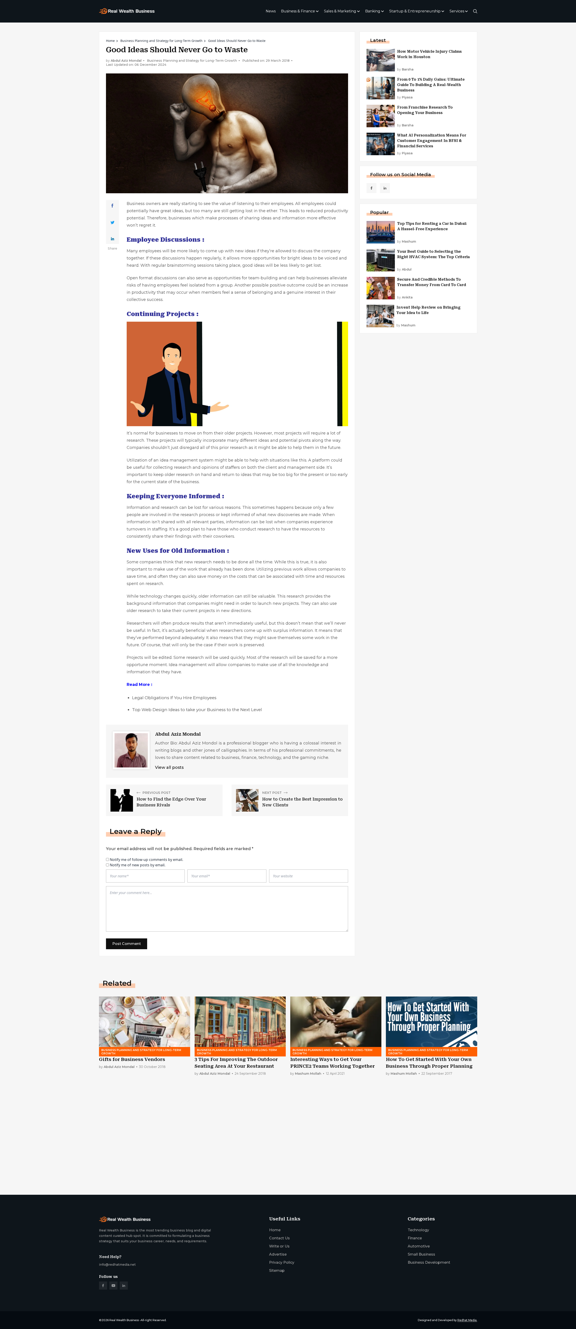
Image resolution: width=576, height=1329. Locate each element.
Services (457, 11)
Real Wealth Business (124, 1320)
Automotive (419, 1246)
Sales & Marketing (340, 11)
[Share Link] (112, 206)
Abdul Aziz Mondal (126, 61)
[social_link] (371, 188)
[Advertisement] (234, 1156)
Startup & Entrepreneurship (415, 11)
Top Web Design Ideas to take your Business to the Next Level (197, 709)
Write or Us (279, 1246)
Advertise (278, 1254)
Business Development (429, 1262)
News (271, 11)
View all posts (169, 767)
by (405, 69)
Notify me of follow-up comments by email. (146, 859)
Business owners (144, 203)
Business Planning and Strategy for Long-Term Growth (161, 41)
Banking (372, 11)
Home (110, 41)
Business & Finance (298, 11)
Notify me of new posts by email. (137, 864)
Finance (415, 1238)
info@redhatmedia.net (117, 1265)
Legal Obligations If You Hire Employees (174, 697)
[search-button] (475, 11)
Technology (418, 1230)
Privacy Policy (281, 1262)
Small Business (421, 1254)
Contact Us (279, 1238)
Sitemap (277, 1270)
